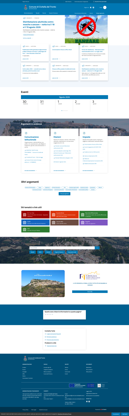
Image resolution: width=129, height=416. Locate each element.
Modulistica (88, 367)
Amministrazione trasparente (30, 391)
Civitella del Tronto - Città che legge (34, 157)
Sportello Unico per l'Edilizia (33, 230)
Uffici (40, 252)
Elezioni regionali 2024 (60, 162)
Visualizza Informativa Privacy (64, 414)
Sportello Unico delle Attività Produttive (36, 223)
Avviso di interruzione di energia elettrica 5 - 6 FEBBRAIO (33, 161)
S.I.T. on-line (30, 213)
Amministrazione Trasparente (81, 1)
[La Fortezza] (43, 283)
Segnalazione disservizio (91, 393)
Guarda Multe (60, 213)
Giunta (24, 369)
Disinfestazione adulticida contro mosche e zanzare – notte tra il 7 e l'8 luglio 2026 (93, 70)
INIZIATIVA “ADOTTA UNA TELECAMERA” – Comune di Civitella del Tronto (34, 152)
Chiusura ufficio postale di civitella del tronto (63, 69)
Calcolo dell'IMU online (61, 223)
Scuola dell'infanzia (48, 374)
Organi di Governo (59, 252)
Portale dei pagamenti (90, 223)
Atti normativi (89, 369)
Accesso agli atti (47, 367)
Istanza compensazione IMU (91, 156)
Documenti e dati (72, 252)
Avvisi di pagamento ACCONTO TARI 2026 (92, 148)
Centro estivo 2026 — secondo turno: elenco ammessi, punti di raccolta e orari (34, 70)
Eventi (66, 374)
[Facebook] (90, 7)
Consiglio (24, 372)
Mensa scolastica (47, 372)
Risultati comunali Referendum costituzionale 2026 (62, 147)
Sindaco (24, 367)
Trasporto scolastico (48, 369)
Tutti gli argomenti (64, 194)
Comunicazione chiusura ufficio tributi (62, 50)
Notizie (66, 367)
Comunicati (67, 372)
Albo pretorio (89, 372)
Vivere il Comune (53, 13)
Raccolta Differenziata (91, 213)
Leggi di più (25, 59)
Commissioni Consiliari (27, 378)
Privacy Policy (25, 409)
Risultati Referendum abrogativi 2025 (64, 158)
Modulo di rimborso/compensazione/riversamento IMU (93, 160)
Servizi (44, 13)
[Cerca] (104, 7)
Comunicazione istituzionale (80, 13)
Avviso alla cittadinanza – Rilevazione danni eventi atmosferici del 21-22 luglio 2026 (93, 50)
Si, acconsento (116, 414)
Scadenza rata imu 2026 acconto (92, 152)
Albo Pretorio (68, 1)
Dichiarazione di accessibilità (92, 395)
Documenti (89, 364)
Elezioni (91, 13)
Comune (48, 252)
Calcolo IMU (59, 222)
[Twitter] (93, 7)
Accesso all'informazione (28, 34)
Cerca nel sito (33, 248)
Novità (37, 13)
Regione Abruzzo (26, 1)
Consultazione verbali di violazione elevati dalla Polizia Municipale (65, 215)
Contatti (46, 391)
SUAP (29, 222)
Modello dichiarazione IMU (90, 163)
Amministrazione (28, 13)
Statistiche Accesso (43, 409)
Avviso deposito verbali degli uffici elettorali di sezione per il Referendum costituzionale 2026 (62, 153)
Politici (24, 376)
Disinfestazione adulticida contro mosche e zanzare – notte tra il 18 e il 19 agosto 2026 (38, 24)
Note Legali (33, 409)
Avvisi (66, 369)
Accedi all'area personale (100, 1)
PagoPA (87, 222)
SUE (28, 229)
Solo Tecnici (125, 414)
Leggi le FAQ (89, 391)
